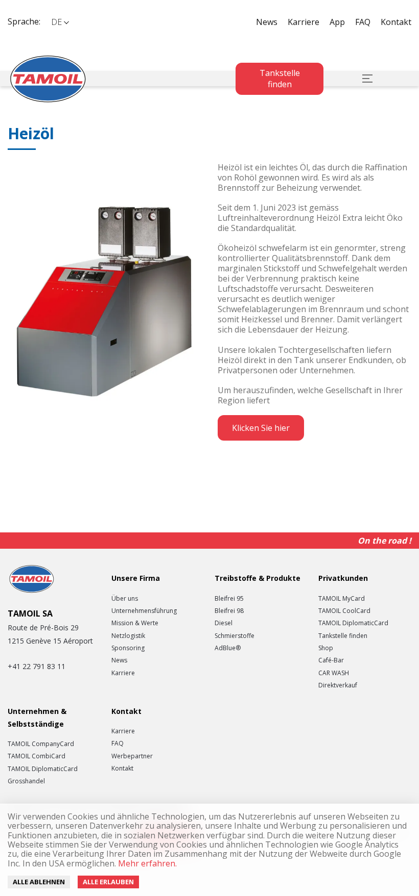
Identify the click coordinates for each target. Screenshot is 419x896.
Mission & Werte (134, 623)
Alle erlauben (108, 881)
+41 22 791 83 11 (36, 666)
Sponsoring (128, 648)
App (337, 22)
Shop (325, 648)
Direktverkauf (337, 685)
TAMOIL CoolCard (344, 611)
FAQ (362, 22)
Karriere (303, 22)
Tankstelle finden (280, 78)
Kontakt (396, 22)
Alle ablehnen (39, 881)
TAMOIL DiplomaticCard (353, 623)
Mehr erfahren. (146, 863)
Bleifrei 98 (229, 611)
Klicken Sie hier (261, 427)
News (266, 22)
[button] (59, 22)
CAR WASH (333, 673)
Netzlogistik (128, 635)
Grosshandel (26, 781)
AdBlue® (228, 648)
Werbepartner (132, 756)
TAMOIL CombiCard (36, 756)
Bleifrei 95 (229, 598)
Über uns (124, 598)
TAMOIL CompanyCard (41, 744)
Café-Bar (331, 660)
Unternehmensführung (144, 611)
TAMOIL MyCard (341, 598)
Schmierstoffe (234, 635)
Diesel (223, 623)
